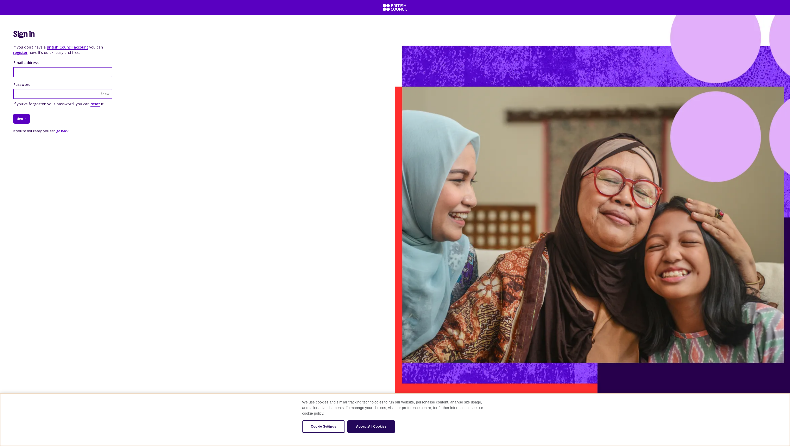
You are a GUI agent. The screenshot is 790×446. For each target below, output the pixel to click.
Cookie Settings (323, 426)
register (20, 52)
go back (62, 131)
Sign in (21, 118)
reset (95, 103)
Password (22, 84)
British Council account (67, 47)
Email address (26, 62)
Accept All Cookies (371, 426)
